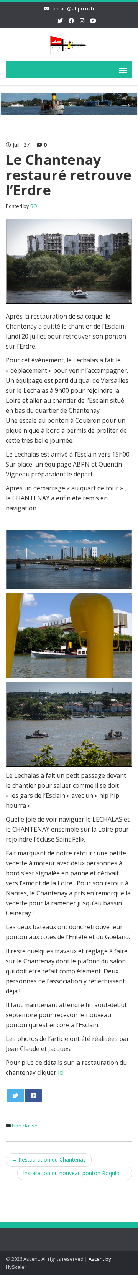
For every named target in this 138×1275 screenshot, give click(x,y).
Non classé (25, 1125)
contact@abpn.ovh (72, 8)
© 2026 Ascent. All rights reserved (45, 1258)
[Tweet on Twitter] (15, 1095)
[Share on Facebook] (33, 1095)
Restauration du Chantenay (49, 1159)
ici (61, 1072)
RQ (33, 206)
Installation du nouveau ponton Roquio (75, 1173)
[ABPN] (69, 43)
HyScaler (16, 1266)
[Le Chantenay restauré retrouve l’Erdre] (69, 260)
